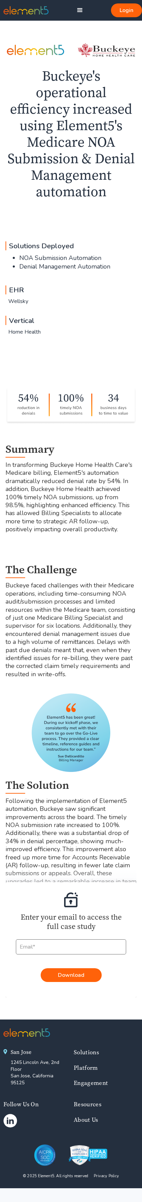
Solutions (86, 1052)
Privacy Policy (106, 1176)
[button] (80, 10)
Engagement (91, 1083)
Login (126, 10)
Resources (87, 1104)
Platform (86, 1068)
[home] (24, 10)
